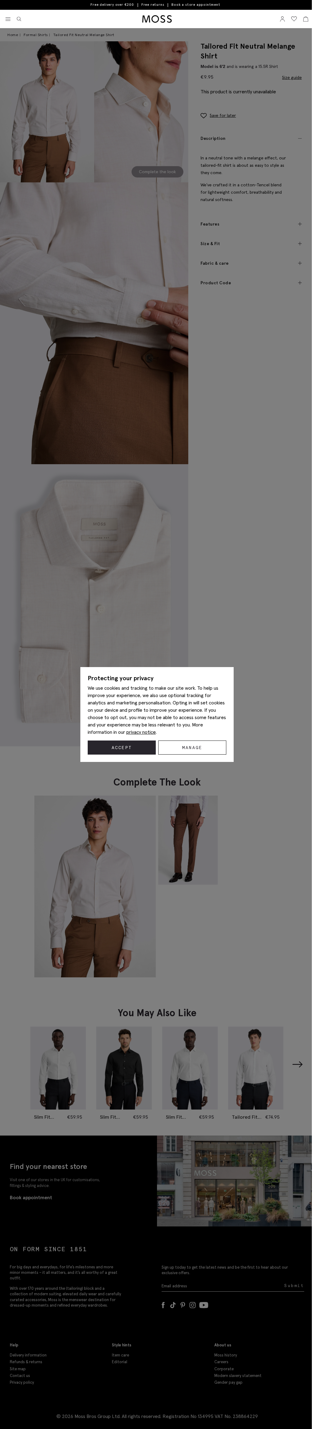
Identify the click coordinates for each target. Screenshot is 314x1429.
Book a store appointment (195, 4)
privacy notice (141, 732)
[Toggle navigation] (7, 19)
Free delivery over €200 (112, 4)
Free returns (152, 4)
